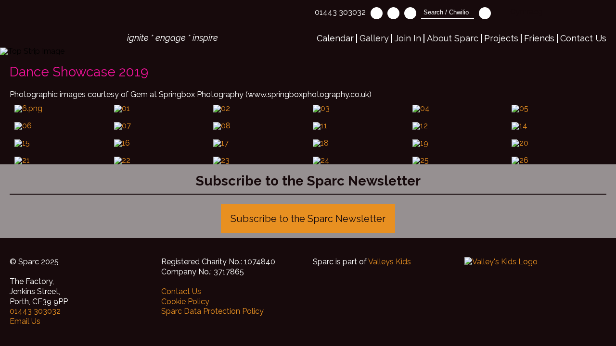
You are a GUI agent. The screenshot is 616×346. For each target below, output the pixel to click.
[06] (59, 126)
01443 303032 (340, 12)
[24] (358, 160)
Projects (501, 38)
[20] (557, 143)
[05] (557, 108)
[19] (457, 143)
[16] (159, 143)
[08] (258, 126)
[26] (557, 160)
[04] (457, 108)
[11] (358, 126)
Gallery (374, 38)
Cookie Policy (185, 301)
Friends (539, 38)
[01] (159, 108)
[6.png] (59, 108)
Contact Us (583, 38)
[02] (258, 108)
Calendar (335, 38)
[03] (358, 108)
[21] (59, 160)
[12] (457, 126)
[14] (557, 126)
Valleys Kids (389, 261)
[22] (159, 160)
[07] (159, 126)
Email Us (25, 321)
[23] (258, 160)
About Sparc (452, 38)
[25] (457, 160)
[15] (59, 143)
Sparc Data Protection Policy (212, 311)
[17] (258, 143)
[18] (358, 143)
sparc (61, 23)
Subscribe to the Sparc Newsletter (308, 218)
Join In (408, 38)
